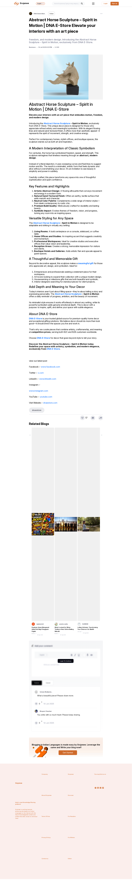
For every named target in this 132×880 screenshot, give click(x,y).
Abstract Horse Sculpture (57, 123)
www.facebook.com (50, 366)
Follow (51, 13)
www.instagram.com (38, 391)
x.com (41, 373)
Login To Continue (65, 661)
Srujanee (18, 783)
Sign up (114, 3)
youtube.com (46, 396)
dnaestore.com (50, 402)
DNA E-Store (35, 318)
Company (45, 774)
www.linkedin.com (47, 379)
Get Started (68, 752)
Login (106, 3)
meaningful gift (85, 263)
